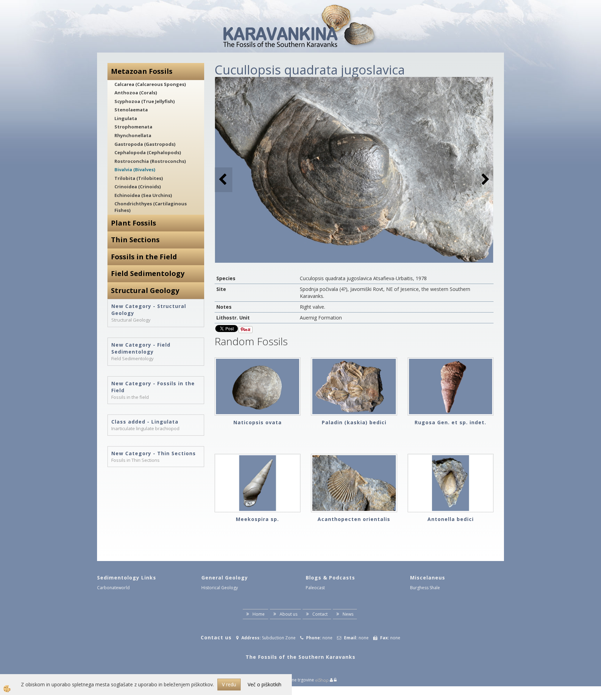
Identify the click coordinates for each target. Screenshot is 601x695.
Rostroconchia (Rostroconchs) (150, 161)
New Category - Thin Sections (153, 453)
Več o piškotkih (264, 684)
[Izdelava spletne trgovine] (322, 680)
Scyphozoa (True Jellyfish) (144, 101)
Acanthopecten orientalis (354, 519)
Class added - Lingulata (144, 421)
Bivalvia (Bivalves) (134, 169)
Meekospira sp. (257, 519)
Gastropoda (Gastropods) (144, 144)
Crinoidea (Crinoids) (137, 186)
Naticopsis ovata (257, 422)
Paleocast (315, 588)
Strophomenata (133, 127)
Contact (320, 614)
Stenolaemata (131, 109)
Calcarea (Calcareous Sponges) (150, 84)
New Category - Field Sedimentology (140, 348)
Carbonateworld (113, 588)
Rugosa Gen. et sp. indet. (450, 422)
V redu (229, 684)
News (348, 614)
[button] (485, 179)
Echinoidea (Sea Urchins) (143, 195)
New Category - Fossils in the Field (153, 387)
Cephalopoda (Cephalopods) (147, 152)
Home (259, 614)
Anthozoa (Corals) (135, 92)
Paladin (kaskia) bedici (354, 422)
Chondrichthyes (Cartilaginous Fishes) (150, 206)
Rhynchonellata (132, 135)
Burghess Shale (425, 588)
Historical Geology (219, 588)
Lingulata (125, 118)
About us (288, 614)
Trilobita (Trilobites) (138, 178)
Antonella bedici (450, 519)
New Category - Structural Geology (148, 309)
